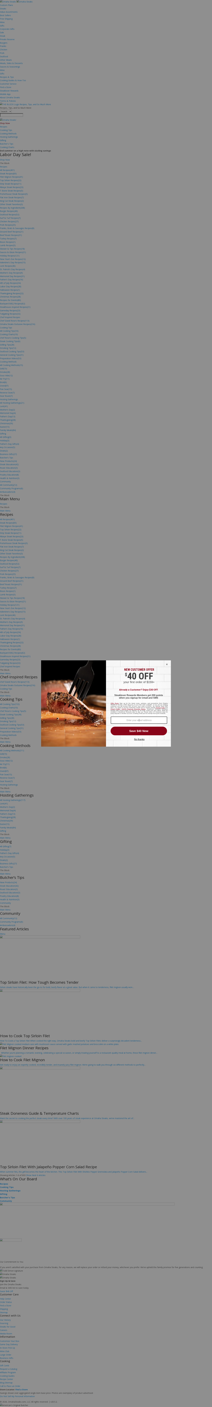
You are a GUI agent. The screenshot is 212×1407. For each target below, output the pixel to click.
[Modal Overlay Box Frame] (106, 703)
